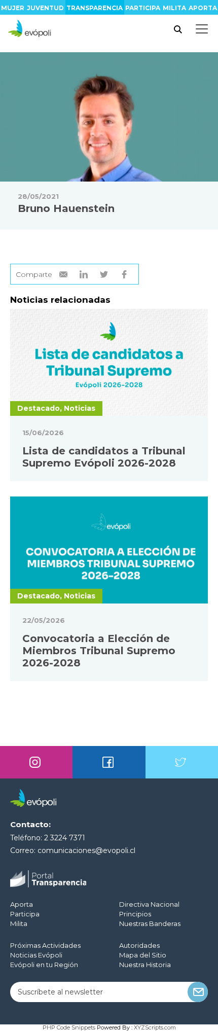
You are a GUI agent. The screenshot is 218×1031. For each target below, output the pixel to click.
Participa (142, 8)
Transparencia (94, 8)
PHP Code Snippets (69, 1027)
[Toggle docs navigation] (202, 29)
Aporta (203, 8)
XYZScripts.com (155, 1027)
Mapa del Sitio (142, 955)
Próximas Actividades (45, 945)
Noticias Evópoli (36, 955)
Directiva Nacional (149, 904)
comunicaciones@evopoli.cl (86, 850)
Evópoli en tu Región (44, 965)
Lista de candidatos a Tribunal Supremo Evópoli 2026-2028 (104, 457)
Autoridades (139, 945)
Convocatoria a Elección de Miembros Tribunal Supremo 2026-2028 (98, 650)
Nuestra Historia (145, 965)
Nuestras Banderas (149, 923)
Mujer (12, 8)
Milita (174, 8)
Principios (135, 914)
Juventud (45, 8)
